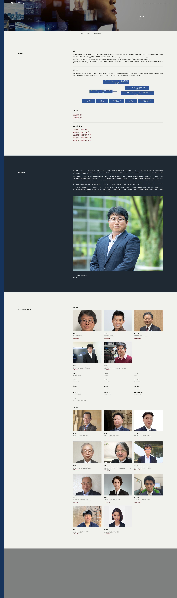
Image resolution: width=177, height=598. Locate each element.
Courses (149, 3)
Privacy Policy (81, 577)
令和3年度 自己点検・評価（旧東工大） (80, 139)
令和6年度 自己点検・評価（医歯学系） (80, 131)
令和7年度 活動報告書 (77, 114)
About (136, 3)
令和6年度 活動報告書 (77, 115)
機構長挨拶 (88, 33)
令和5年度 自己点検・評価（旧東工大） (80, 132)
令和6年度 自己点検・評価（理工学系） (80, 129)
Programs (154, 3)
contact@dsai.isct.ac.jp (79, 570)
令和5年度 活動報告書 (77, 117)
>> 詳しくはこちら (76, 338)
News (140, 3)
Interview (144, 3)
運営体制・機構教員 (97, 33)
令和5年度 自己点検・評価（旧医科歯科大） (81, 134)
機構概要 (81, 33)
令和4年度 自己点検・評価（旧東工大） (80, 135)
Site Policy (75, 577)
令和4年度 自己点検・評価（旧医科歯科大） (81, 137)
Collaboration (160, 3)
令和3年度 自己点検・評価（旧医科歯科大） (81, 140)
